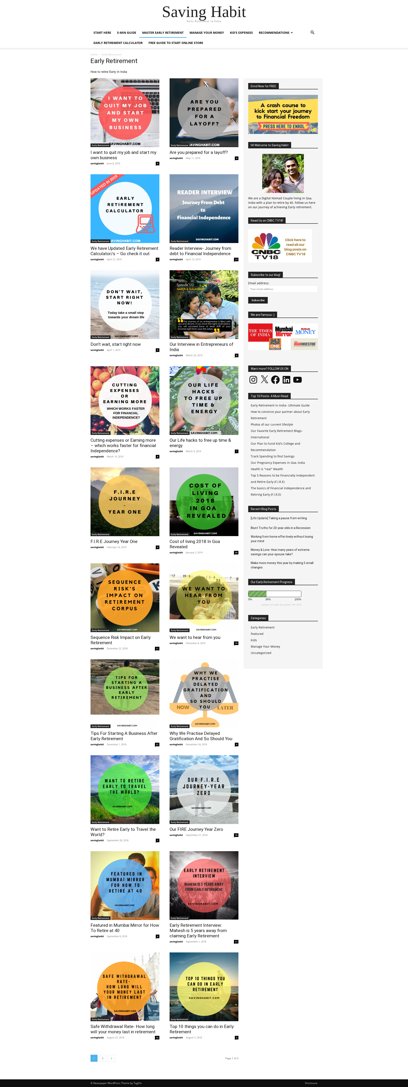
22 (157, 744)
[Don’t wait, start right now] (125, 304)
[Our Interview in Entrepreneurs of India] (204, 304)
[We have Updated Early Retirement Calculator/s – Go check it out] (125, 208)
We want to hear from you (195, 637)
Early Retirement (100, 145)
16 (236, 835)
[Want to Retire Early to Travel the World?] (125, 789)
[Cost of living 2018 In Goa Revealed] (204, 501)
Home (94, 54)
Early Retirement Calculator (118, 43)
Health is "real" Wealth (267, 469)
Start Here (102, 33)
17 (236, 941)
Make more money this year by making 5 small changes (282, 565)
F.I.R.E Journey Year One (114, 541)
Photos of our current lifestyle (272, 424)
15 (236, 643)
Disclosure (311, 1083)
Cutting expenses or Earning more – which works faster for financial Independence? (123, 445)
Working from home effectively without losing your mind (282, 539)
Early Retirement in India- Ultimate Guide (280, 405)
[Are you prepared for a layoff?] (204, 112)
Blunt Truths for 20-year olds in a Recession (280, 528)
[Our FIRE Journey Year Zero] (204, 789)
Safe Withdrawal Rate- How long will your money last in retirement (123, 1029)
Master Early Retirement (163, 33)
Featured (257, 634)
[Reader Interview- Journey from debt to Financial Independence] (204, 208)
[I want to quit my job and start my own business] (125, 112)
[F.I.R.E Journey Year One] (125, 501)
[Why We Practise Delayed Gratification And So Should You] (204, 693)
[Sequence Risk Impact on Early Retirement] (125, 597)
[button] (312, 33)
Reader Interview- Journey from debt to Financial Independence (200, 251)
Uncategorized (261, 653)
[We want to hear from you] (204, 597)
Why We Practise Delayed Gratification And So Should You (201, 736)
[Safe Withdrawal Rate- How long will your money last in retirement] (125, 986)
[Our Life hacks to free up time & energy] (204, 400)
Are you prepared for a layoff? (199, 152)
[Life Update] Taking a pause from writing (279, 518)
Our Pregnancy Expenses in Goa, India (278, 463)
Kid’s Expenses (241, 33)
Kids (254, 640)
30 (236, 552)
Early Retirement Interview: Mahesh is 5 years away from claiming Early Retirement (198, 930)
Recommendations (274, 33)
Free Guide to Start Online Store (176, 43)
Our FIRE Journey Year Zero (196, 829)
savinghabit (97, 163)
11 (157, 648)
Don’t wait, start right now (116, 344)
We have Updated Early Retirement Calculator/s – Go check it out (124, 251)
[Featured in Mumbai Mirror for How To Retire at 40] (125, 885)
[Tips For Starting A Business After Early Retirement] (125, 693)
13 (236, 259)
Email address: (258, 283)
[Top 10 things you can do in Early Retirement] (204, 986)
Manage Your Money (207, 33)
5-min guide (126, 33)
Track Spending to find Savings (273, 456)
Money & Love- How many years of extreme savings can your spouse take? (280, 552)
